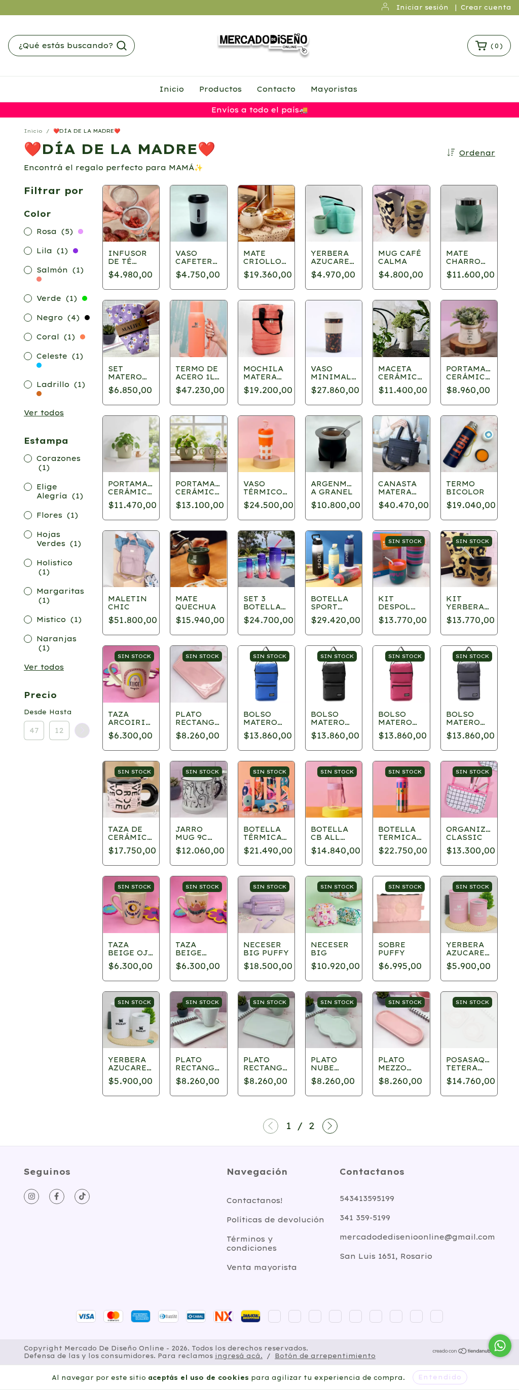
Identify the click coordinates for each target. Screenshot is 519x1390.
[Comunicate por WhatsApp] (500, 1345)
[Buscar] (122, 45)
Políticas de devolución (275, 1219)
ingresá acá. (239, 1356)
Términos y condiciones (252, 1243)
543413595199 (367, 1198)
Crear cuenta (486, 7)
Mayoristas (334, 89)
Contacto (276, 89)
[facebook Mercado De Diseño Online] (56, 1196)
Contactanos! (255, 1200)
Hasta (59, 712)
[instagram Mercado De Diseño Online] (31, 1196)
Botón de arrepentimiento (325, 1356)
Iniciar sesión (422, 7)
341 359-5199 (365, 1217)
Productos (220, 89)
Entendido (440, 1377)
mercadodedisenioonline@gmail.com (417, 1237)
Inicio (171, 89)
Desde (34, 712)
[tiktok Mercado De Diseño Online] (82, 1196)
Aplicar (82, 730)
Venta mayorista (262, 1267)
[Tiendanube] (463, 1352)
